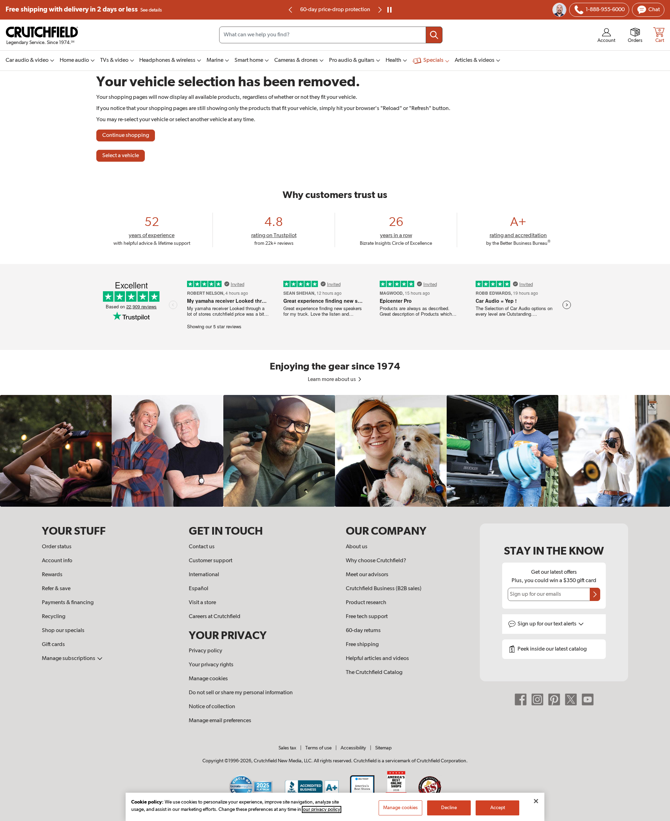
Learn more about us (332, 379)
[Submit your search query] (434, 35)
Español (198, 589)
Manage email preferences (220, 721)
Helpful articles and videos (377, 658)
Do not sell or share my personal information (241, 693)
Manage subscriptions (69, 658)
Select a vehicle (120, 156)
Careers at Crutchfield (214, 617)
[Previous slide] (290, 9)
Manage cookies (208, 679)
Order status (57, 547)
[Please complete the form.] (595, 594)
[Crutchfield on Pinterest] (554, 699)
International (204, 575)
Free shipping (84, 9)
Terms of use (318, 748)
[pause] (389, 10)
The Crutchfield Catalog (374, 672)
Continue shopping (125, 135)
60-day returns (335, 10)
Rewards (52, 575)
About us (356, 547)
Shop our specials (63, 630)
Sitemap (383, 748)
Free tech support (367, 617)
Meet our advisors (367, 575)
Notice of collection (212, 707)
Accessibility (353, 748)
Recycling (53, 617)
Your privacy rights (211, 665)
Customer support (210, 561)
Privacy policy (205, 651)
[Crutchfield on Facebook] (521, 699)
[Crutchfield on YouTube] (588, 699)
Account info (57, 561)
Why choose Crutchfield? (376, 561)
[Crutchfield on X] (571, 699)
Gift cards (53, 644)
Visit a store (202, 603)
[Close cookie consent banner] (536, 801)
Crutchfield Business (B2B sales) (384, 589)
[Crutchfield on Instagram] (537, 699)
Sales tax (287, 748)
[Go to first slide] (379, 9)
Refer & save (56, 589)
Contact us (202, 547)
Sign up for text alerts (548, 624)
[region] (335, 451)
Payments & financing (68, 603)
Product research (366, 603)
